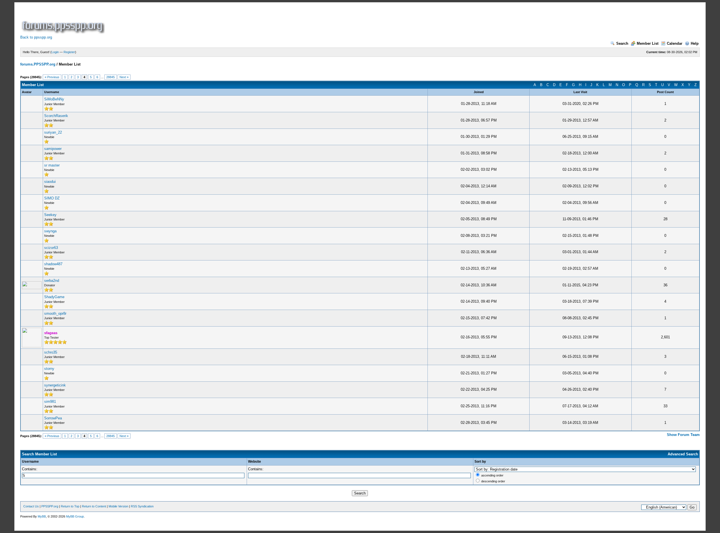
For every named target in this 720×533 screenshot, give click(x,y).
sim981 (50, 401)
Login (55, 52)
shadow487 (53, 264)
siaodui (50, 181)
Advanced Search (683, 454)
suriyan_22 (53, 132)
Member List (647, 43)
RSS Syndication (142, 506)
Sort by (480, 462)
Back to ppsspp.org (36, 37)
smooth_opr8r (55, 313)
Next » (124, 77)
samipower (53, 149)
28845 (110, 77)
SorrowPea (53, 418)
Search (622, 43)
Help (695, 43)
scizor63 (51, 248)
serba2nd (51, 280)
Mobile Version (118, 506)
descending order (493, 481)
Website (254, 462)
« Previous (52, 77)
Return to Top (70, 506)
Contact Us (31, 506)
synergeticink (55, 385)
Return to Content (94, 506)
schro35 (50, 352)
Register (69, 52)
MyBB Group (75, 516)
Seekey (50, 215)
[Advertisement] (208, 20)
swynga (50, 231)
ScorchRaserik (56, 116)
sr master (52, 165)
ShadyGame (54, 297)
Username (30, 462)
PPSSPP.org (49, 506)
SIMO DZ (52, 198)
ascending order (492, 475)
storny (49, 368)
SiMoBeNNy (54, 99)
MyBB (42, 516)
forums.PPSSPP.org (37, 64)
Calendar (674, 43)
